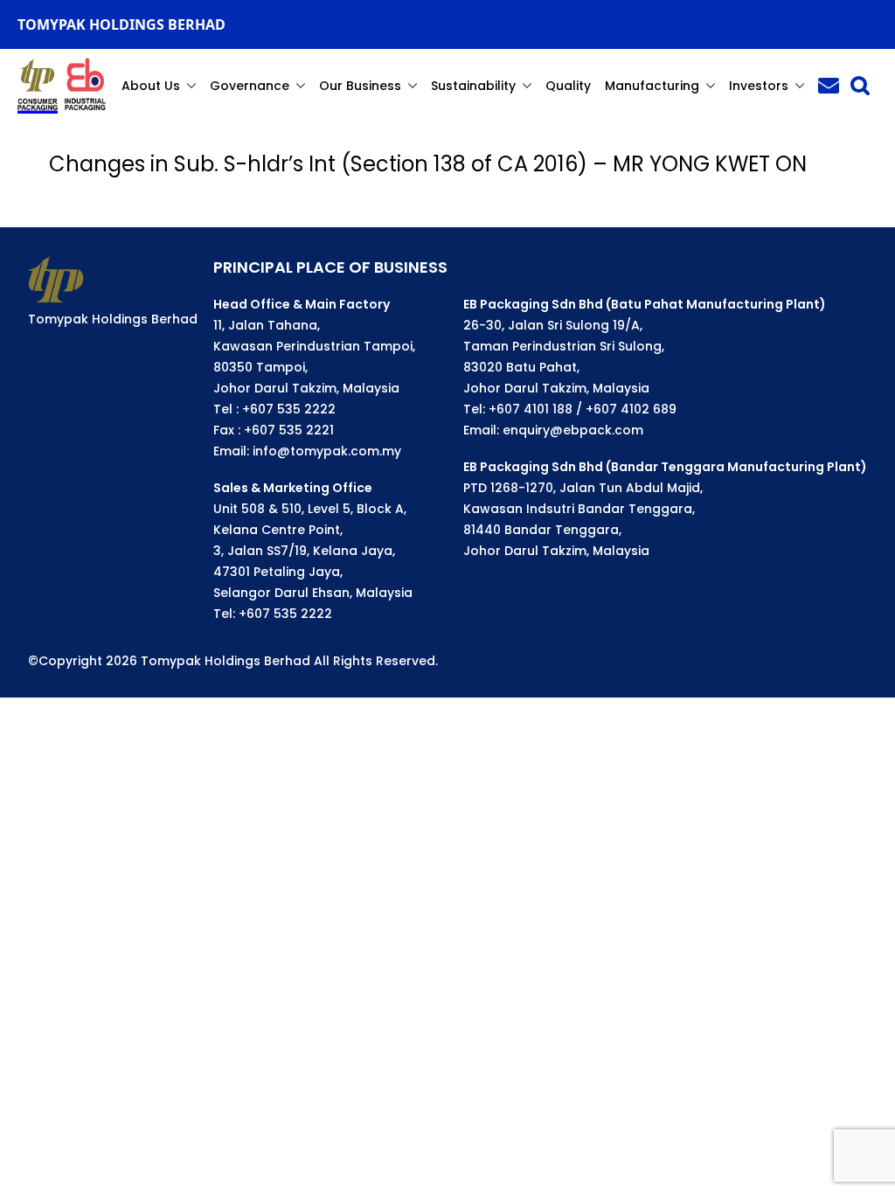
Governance (249, 85)
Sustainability (473, 85)
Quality (568, 85)
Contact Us (828, 85)
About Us (150, 85)
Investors (758, 85)
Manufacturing (652, 85)
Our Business (360, 85)
